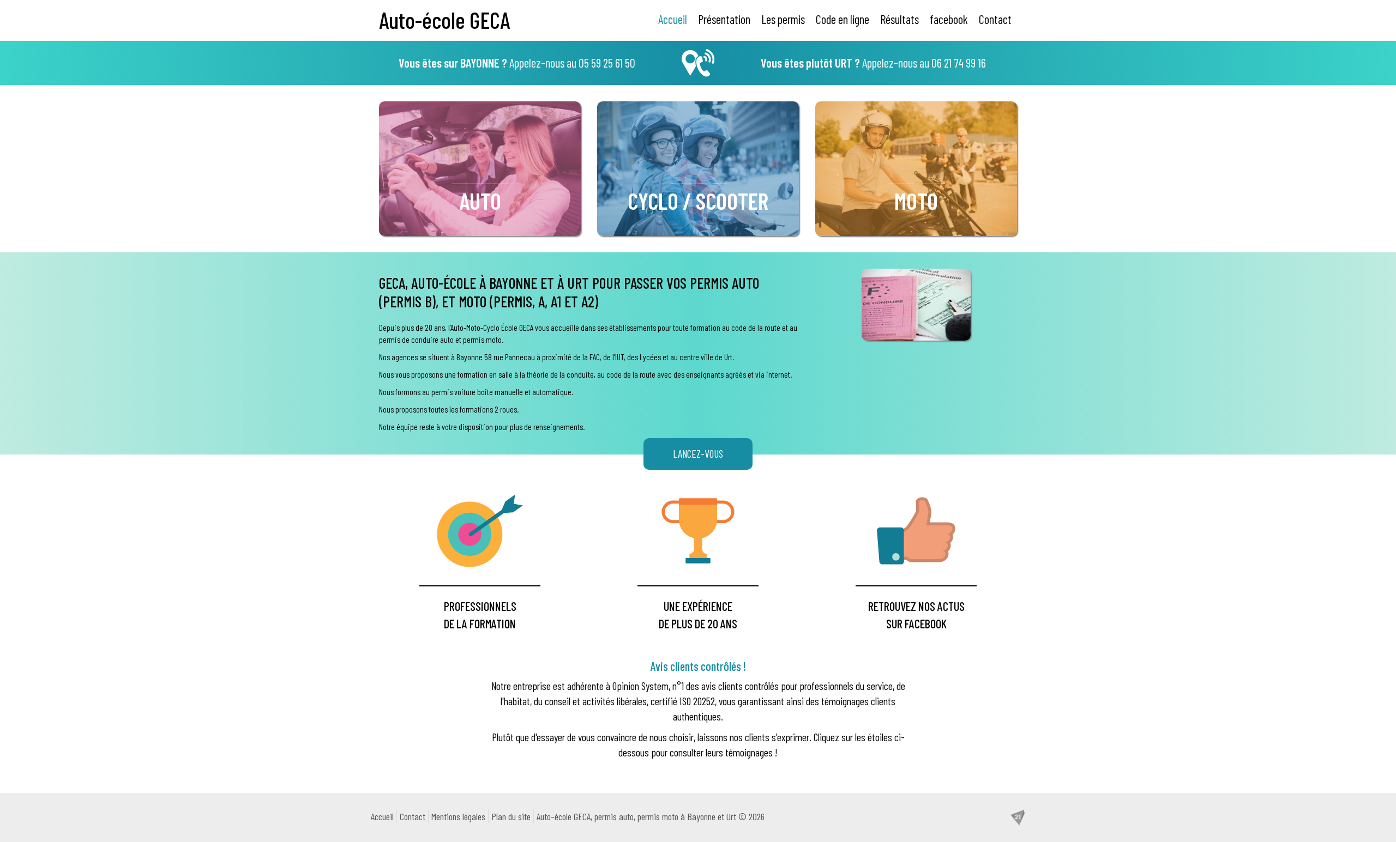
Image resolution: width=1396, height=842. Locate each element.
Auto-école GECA (444, 19)
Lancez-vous (698, 453)
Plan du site (511, 816)
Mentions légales (458, 816)
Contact (995, 19)
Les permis (783, 19)
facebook (949, 19)
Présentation (724, 19)
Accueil (672, 19)
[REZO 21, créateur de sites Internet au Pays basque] (1017, 816)
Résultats (899, 19)
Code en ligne (842, 19)
